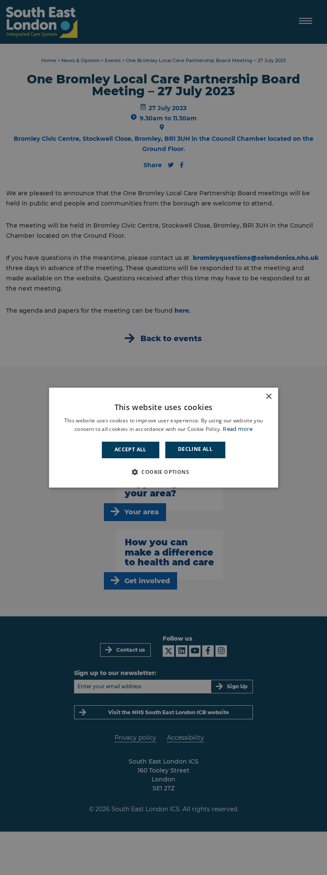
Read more (237, 429)
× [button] (268, 396)
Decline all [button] (195, 449)
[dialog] (163, 437)
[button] (163, 472)
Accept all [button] (130, 449)
